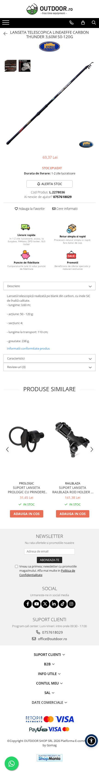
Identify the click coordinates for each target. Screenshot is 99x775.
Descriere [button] (13, 286)
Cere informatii (66, 208)
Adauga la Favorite (31, 208)
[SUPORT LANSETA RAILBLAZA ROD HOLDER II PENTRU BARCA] (72, 439)
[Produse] (6, 23)
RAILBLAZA (72, 483)
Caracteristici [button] (16, 358)
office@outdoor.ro (52, 638)
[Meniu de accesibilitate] (91, 740)
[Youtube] (36, 604)
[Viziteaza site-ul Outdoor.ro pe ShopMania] (49, 757)
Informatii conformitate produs (28, 348)
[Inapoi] (3, 34)
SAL (47, 692)
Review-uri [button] (16, 367)
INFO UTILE (48, 673)
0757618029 (52, 632)
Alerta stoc (51, 184)
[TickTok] (63, 604)
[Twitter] (45, 604)
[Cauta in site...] (94, 22)
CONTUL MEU (48, 683)
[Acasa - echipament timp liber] (49, 9)
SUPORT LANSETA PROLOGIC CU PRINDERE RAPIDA (26, 489)
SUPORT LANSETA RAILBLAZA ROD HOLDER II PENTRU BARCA (72, 489)
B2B (48, 664)
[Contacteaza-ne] (71, 22)
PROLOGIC (26, 483)
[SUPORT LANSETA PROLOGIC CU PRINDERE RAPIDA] (26, 439)
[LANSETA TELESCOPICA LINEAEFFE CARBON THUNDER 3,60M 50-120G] (49, 104)
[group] (49, 104)
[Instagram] (71, 604)
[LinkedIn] (54, 604)
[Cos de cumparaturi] (83, 22)
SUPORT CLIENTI (48, 654)
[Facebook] (28, 604)
